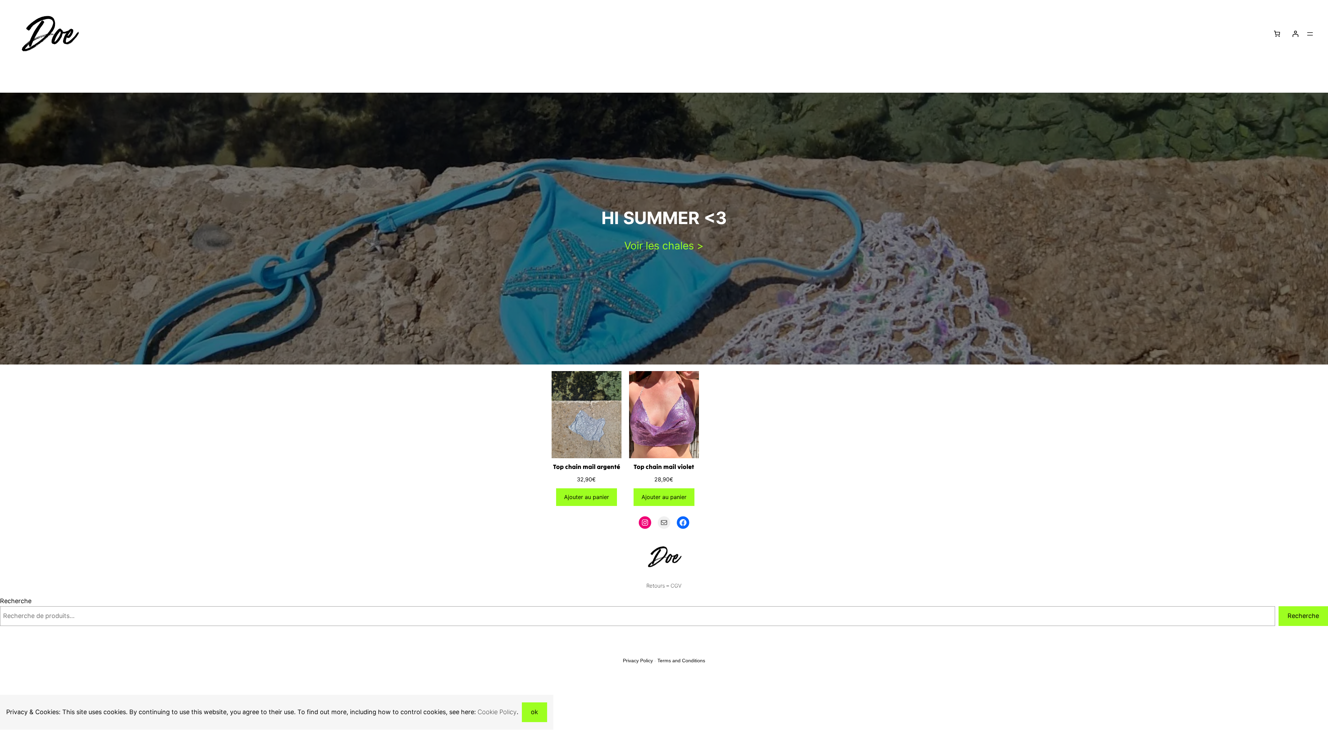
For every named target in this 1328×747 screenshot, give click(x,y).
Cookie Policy (497, 712)
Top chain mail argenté (586, 467)
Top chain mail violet (664, 467)
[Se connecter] (1295, 34)
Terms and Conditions (681, 660)
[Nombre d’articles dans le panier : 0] (1277, 34)
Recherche (15, 601)
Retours (655, 585)
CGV (676, 585)
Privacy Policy (638, 660)
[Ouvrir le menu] (1310, 34)
